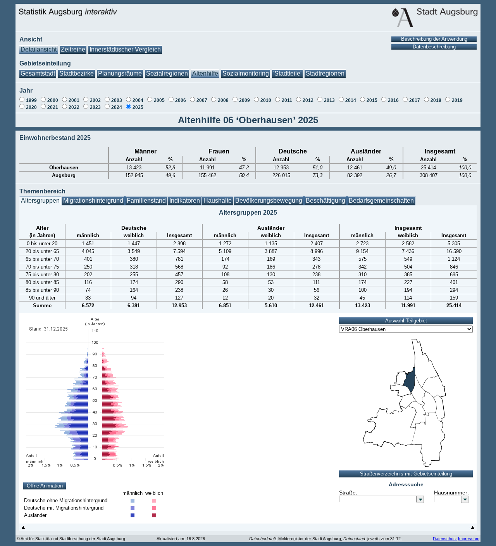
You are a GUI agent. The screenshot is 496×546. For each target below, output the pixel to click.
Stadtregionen (325, 73)
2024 (116, 107)
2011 (287, 100)
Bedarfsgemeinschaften (381, 200)
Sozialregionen (167, 73)
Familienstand (146, 200)
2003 (116, 100)
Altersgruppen (40, 200)
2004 (138, 100)
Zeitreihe (73, 49)
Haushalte (217, 200)
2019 (457, 100)
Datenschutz (445, 538)
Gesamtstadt (38, 73)
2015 (372, 100)
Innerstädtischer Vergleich (125, 49)
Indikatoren (184, 200)
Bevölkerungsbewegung (268, 200)
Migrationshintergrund (93, 200)
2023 (95, 107)
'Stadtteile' (287, 73)
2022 (74, 107)
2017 (414, 100)
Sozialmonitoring (245, 73)
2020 (31, 107)
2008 (223, 100)
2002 (95, 100)
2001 (74, 100)
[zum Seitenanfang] (23, 529)
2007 (201, 100)
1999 (31, 100)
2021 (52, 107)
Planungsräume (120, 73)
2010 (265, 100)
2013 (329, 100)
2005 (159, 100)
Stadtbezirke (76, 73)
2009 (244, 100)
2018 (436, 100)
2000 (52, 100)
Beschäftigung (325, 200)
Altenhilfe (205, 73)
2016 (393, 100)
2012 (308, 100)
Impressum (468, 538)
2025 (138, 107)
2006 (180, 100)
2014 (350, 100)
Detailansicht (39, 49)
